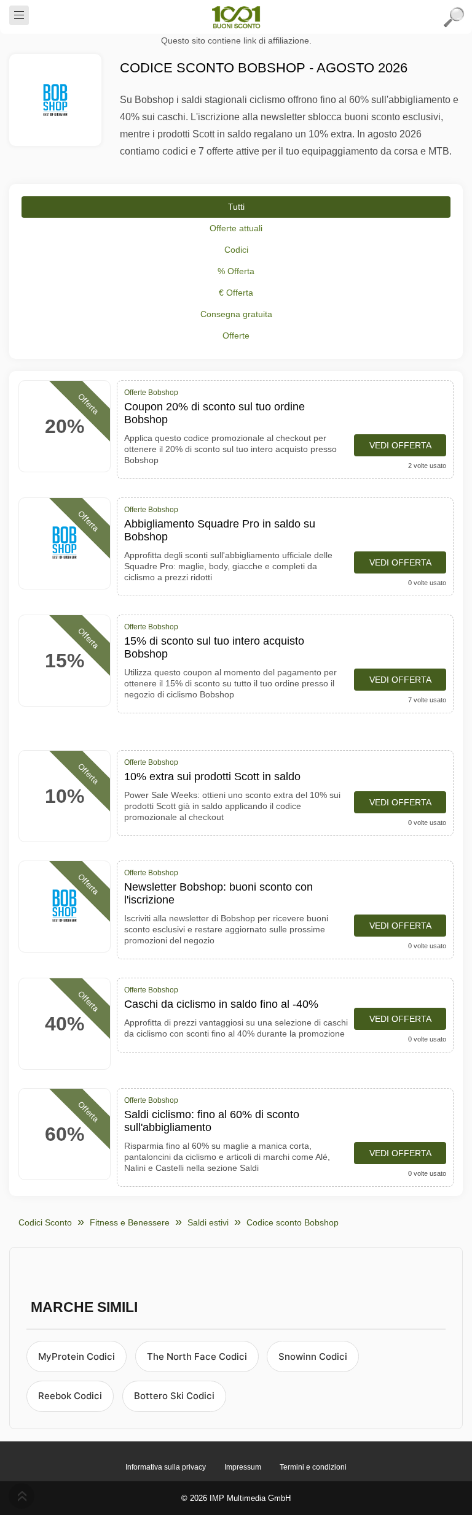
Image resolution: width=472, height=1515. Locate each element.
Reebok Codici (70, 1396)
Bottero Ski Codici (174, 1396)
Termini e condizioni (313, 1467)
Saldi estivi (208, 1222)
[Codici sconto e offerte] (236, 17)
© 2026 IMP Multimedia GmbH (236, 1498)
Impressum (242, 1467)
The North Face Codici (197, 1356)
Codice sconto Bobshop (292, 1222)
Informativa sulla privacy (165, 1467)
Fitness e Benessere (130, 1222)
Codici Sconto (45, 1222)
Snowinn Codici (312, 1356)
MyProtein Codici (76, 1356)
